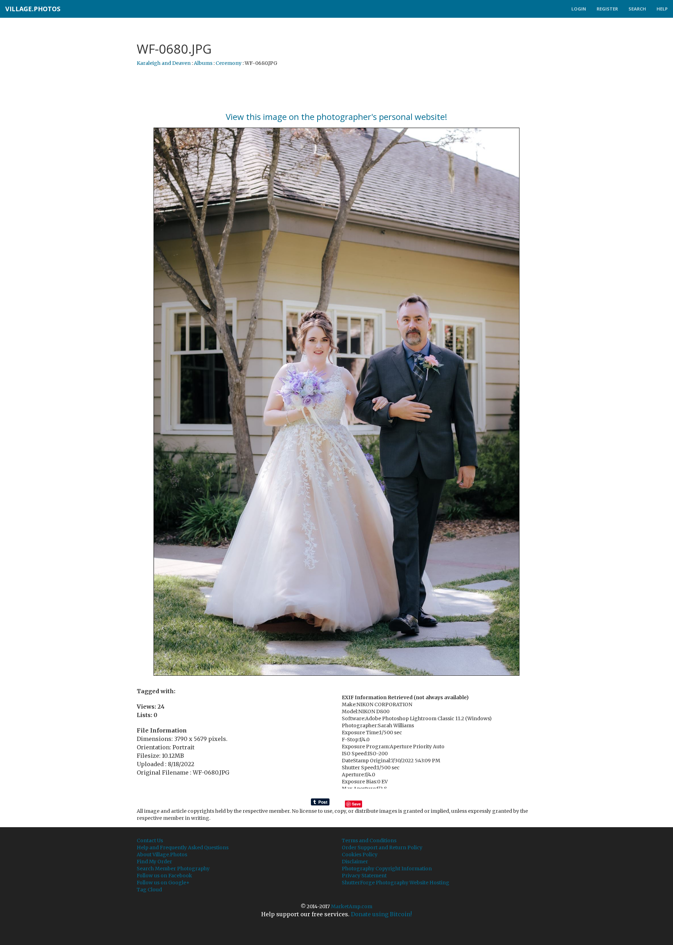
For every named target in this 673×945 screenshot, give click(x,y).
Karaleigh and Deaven (164, 63)
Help (662, 9)
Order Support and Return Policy (382, 847)
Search (637, 9)
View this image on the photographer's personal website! (336, 116)
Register (607, 9)
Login (578, 9)
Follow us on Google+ (163, 882)
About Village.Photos (162, 854)
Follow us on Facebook (164, 875)
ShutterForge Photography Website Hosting (395, 882)
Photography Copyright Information (387, 868)
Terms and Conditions (369, 840)
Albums (203, 63)
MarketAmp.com (351, 906)
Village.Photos (32, 9)
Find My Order (154, 861)
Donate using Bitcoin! (381, 914)
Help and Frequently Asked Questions (183, 847)
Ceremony (229, 63)
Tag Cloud (149, 889)
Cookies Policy (360, 854)
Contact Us (150, 840)
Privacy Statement (364, 875)
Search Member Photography (173, 868)
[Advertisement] (336, 89)
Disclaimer (355, 861)
